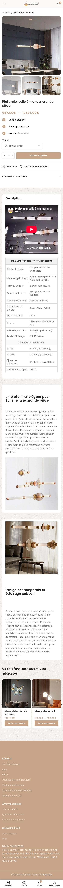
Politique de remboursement (17, 790)
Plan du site (45, 874)
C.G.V (4, 769)
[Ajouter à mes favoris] (28, 681)
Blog (4, 838)
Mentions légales (11, 764)
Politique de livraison (13, 785)
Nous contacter (10, 809)
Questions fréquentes (13, 814)
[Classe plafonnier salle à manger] (16, 693)
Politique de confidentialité (16, 780)
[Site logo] (31, 3)
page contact (20, 857)
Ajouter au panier (38, 155)
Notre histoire (9, 833)
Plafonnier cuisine (24, 12)
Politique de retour (12, 795)
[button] (5, 45)
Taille (5, 140)
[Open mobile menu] (4, 4)
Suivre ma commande (13, 819)
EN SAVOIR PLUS (11, 828)
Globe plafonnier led (45, 711)
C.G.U (5, 774)
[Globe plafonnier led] (46, 693)
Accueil (6, 12)
